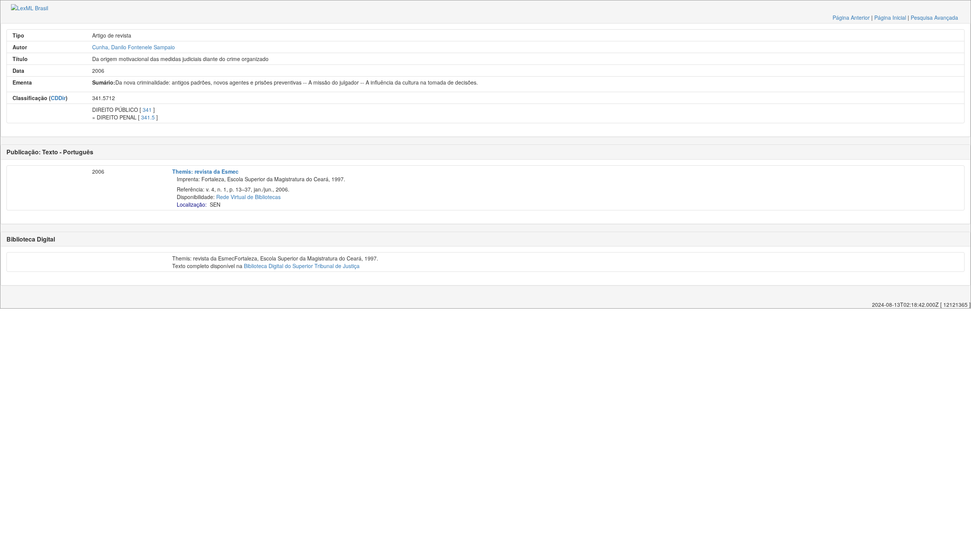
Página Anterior (851, 17)
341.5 (148, 117)
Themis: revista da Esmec (205, 171)
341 (147, 109)
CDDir (58, 98)
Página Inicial (890, 17)
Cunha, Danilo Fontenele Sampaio (133, 47)
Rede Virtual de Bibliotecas (248, 197)
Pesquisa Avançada (934, 17)
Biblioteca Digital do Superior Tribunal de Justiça (302, 266)
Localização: (192, 204)
